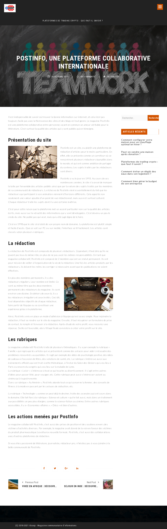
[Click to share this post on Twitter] (55, 468)
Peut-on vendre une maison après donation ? (137, 153)
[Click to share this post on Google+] (66, 468)
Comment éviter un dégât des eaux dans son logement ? (138, 172)
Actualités (113, 76)
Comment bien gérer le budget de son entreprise (139, 182)
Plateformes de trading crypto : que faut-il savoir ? (34, 21)
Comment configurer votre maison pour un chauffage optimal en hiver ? (136, 142)
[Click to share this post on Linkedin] (77, 468)
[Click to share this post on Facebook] (44, 468)
